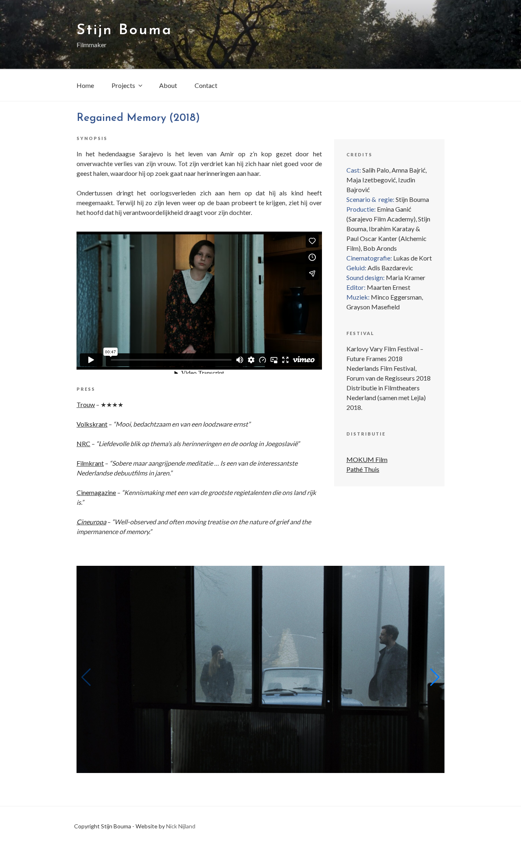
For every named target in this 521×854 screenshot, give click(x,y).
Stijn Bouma (124, 30)
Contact (206, 85)
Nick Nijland (180, 826)
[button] (434, 677)
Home (85, 85)
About (168, 85)
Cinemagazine (96, 492)
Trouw (86, 404)
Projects (123, 85)
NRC (83, 443)
